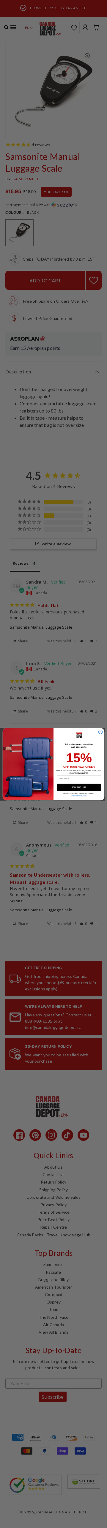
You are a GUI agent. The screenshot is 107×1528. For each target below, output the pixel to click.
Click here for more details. (79, 795)
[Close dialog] (100, 732)
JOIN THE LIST (79, 787)
